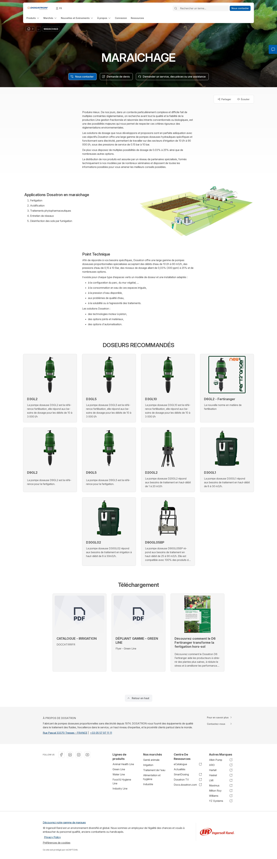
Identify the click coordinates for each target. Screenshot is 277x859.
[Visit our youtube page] (87, 755)
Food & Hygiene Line (122, 781)
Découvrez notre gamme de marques (64, 822)
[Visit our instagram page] (79, 755)
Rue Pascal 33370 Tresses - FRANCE (65, 732)
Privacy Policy (52, 837)
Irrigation (148, 765)
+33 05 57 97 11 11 (101, 732)
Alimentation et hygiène (151, 777)
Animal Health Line (123, 764)
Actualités (179, 769)
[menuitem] (33, 18)
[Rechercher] (176, 8)
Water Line (119, 774)
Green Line (119, 769)
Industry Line (120, 788)
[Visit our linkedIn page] (70, 755)
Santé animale (151, 759)
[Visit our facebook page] (61, 755)
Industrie (148, 784)
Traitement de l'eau (154, 770)
